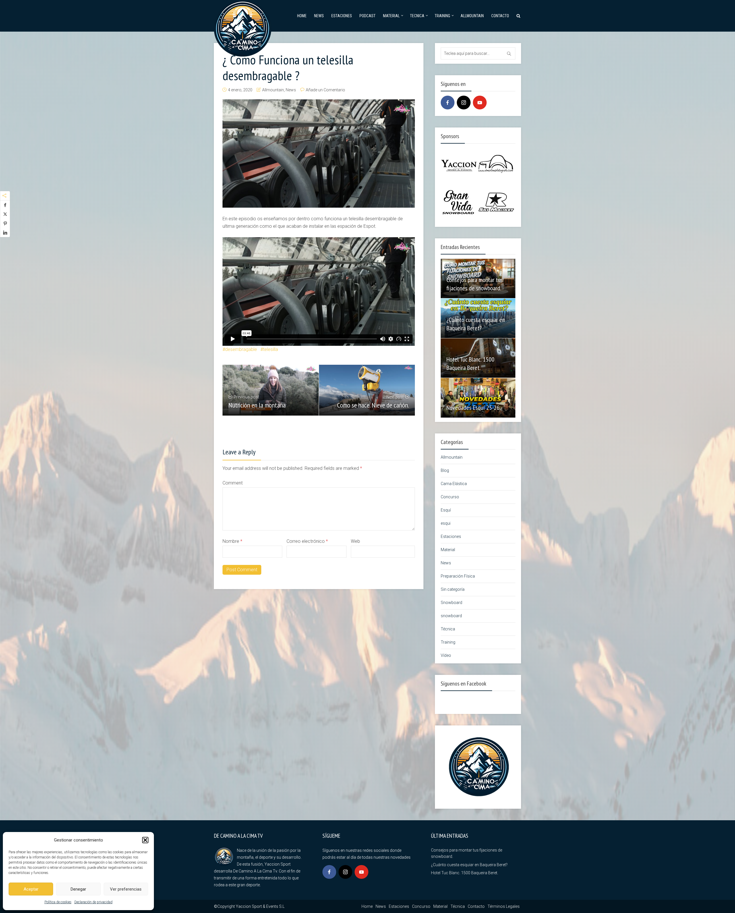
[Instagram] (464, 102)
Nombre (232, 541)
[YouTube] (480, 102)
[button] (145, 840)
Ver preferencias (126, 889)
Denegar (78, 889)
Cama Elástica (454, 483)
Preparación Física (458, 576)
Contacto (500, 15)
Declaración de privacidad (93, 902)
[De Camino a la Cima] (242, 27)
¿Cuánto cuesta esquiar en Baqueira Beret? (475, 324)
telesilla (270, 349)
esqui (445, 523)
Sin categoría (453, 589)
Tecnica (417, 15)
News (319, 15)
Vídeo (446, 655)
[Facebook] (447, 102)
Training (442, 15)
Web (355, 541)
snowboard (451, 615)
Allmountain (472, 15)
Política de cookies (58, 902)
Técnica (448, 629)
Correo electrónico (307, 541)
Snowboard (451, 602)
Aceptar (31, 889)
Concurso (450, 497)
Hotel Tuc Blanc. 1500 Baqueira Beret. (470, 363)
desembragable (241, 349)
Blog (445, 470)
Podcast (367, 15)
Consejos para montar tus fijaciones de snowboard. (474, 284)
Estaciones (341, 15)
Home (302, 15)
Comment (233, 483)
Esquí (446, 510)
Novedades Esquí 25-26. (473, 408)
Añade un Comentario (325, 90)
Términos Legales (504, 906)
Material (391, 15)
